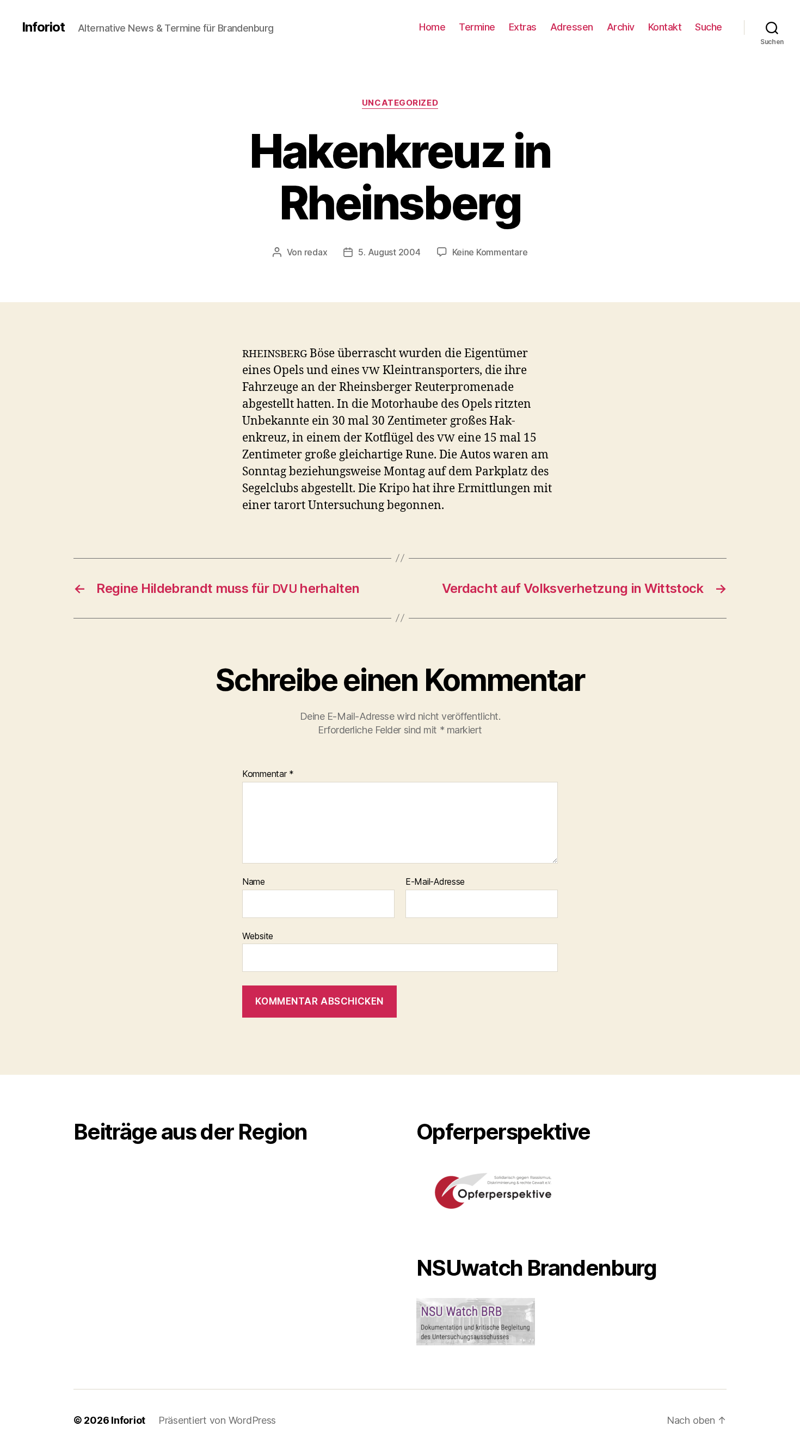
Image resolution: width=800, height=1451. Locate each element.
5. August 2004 (389, 252)
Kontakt (665, 27)
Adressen (571, 27)
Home (432, 27)
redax (316, 252)
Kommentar (268, 774)
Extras (523, 27)
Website (257, 935)
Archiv (621, 27)
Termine (477, 27)
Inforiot (43, 27)
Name (253, 882)
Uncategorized (400, 103)
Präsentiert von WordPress (217, 1420)
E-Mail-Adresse (435, 882)
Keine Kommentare (490, 252)
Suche (708, 27)
